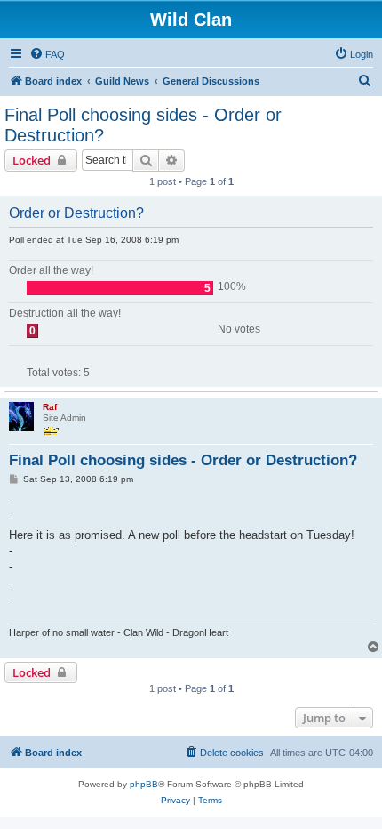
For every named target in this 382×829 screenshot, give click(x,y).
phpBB (144, 784)
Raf (50, 407)
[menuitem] (47, 54)
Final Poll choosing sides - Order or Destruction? (143, 125)
